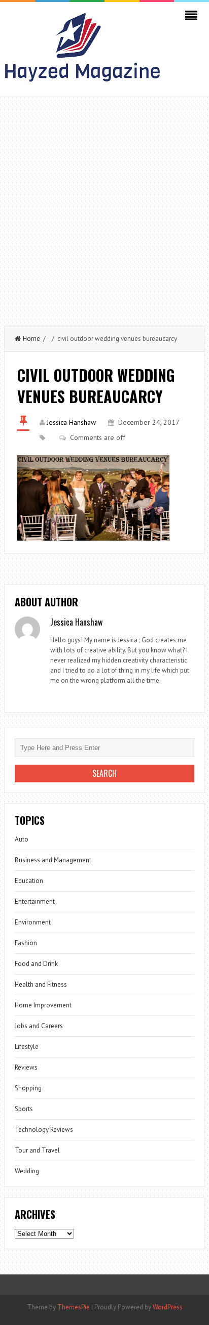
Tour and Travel (37, 1150)
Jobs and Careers (39, 1026)
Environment (33, 922)
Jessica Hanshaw (71, 422)
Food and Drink (36, 963)
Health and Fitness (41, 984)
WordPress (168, 1307)
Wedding (27, 1171)
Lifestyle (27, 1046)
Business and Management (53, 860)
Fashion (26, 943)
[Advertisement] (104, 206)
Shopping (28, 1088)
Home (31, 338)
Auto (21, 839)
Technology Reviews (44, 1129)
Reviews (26, 1067)
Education (29, 880)
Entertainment (35, 901)
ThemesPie (73, 1307)
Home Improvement (43, 1005)
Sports (24, 1109)
